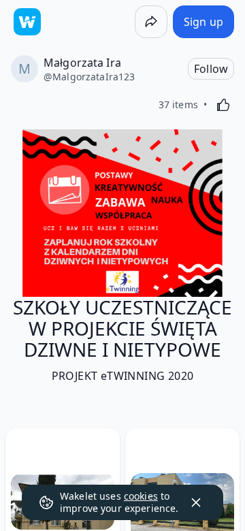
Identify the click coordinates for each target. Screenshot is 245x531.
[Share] (151, 21)
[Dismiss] (196, 502)
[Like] (223, 105)
